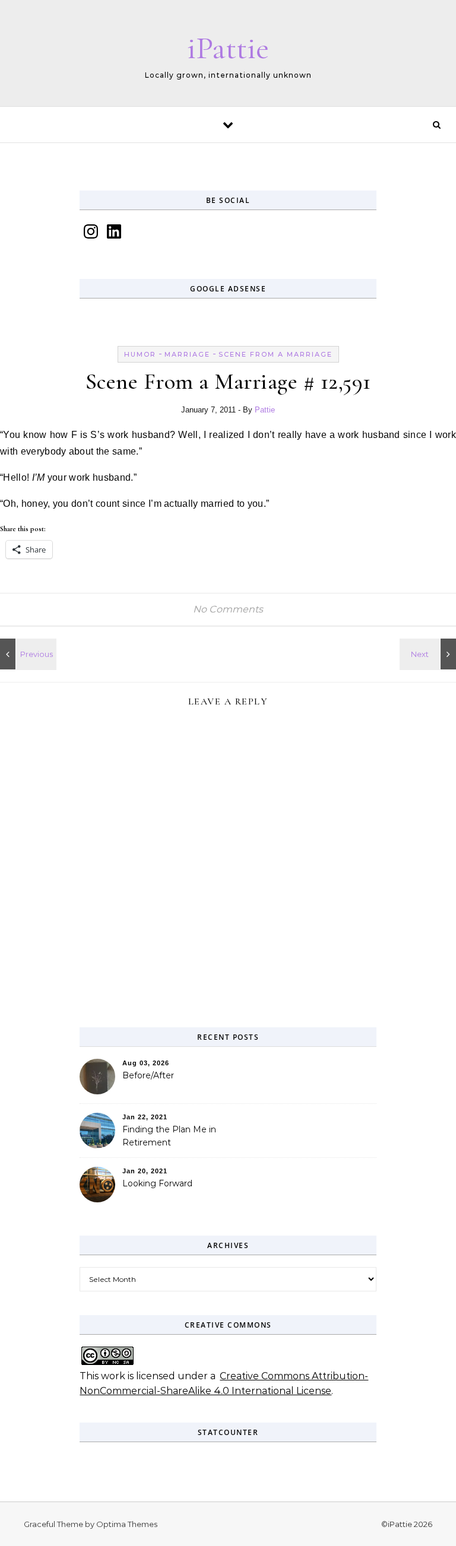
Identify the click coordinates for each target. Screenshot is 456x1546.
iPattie (228, 47)
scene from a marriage (275, 354)
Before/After (148, 1075)
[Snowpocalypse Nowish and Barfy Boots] (26, 654)
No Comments (228, 609)
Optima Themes (126, 1524)
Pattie (265, 409)
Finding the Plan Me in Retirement (169, 1136)
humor (140, 354)
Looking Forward (157, 1183)
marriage (187, 354)
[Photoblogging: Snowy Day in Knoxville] (429, 654)
